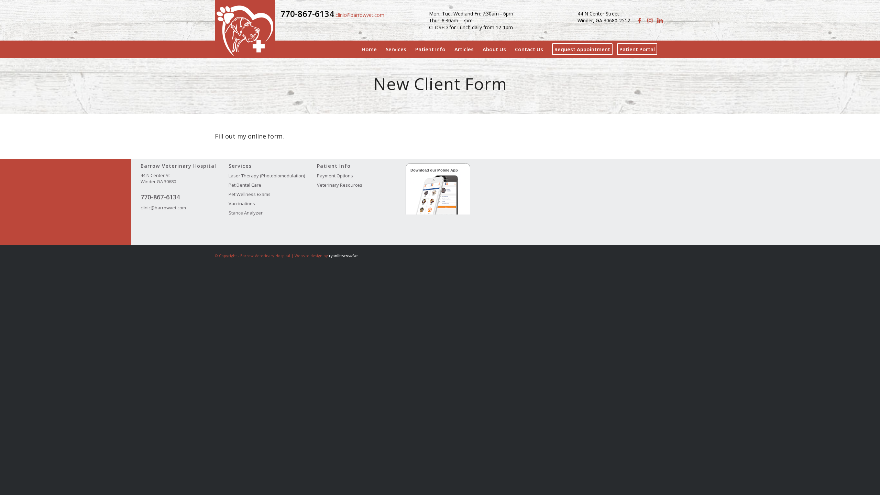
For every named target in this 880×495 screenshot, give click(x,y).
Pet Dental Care (245, 185)
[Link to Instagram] (650, 20)
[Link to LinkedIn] (660, 20)
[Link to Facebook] (639, 20)
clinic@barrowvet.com (360, 15)
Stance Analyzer (246, 213)
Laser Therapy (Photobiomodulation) (267, 176)
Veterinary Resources (339, 185)
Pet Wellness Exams (250, 194)
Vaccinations (242, 203)
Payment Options (335, 176)
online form (265, 136)
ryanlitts (343, 255)
